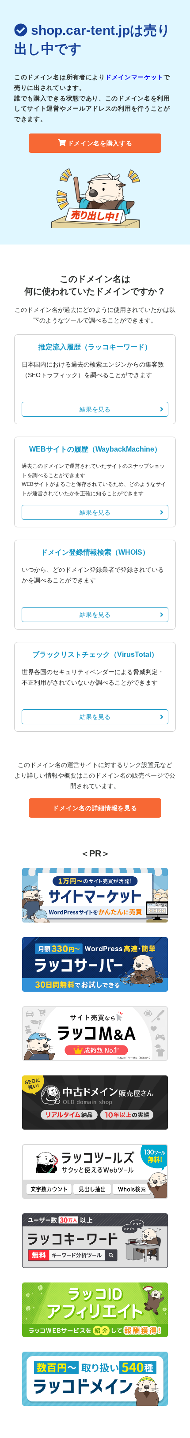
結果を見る (95, 409)
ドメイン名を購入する (100, 143)
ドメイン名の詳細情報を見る (95, 808)
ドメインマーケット (134, 77)
